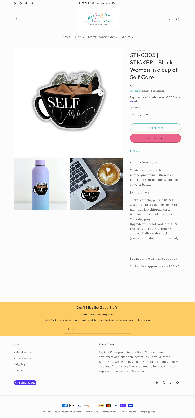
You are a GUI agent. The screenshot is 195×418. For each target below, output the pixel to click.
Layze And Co (53, 411)
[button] (18, 19)
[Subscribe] (127, 329)
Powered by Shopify (71, 411)
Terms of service (128, 411)
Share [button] (136, 151)
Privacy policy (109, 411)
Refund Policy (22, 352)
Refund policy (91, 411)
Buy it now (155, 138)
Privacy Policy (22, 358)
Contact (18, 370)
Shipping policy (147, 411)
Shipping (135, 91)
